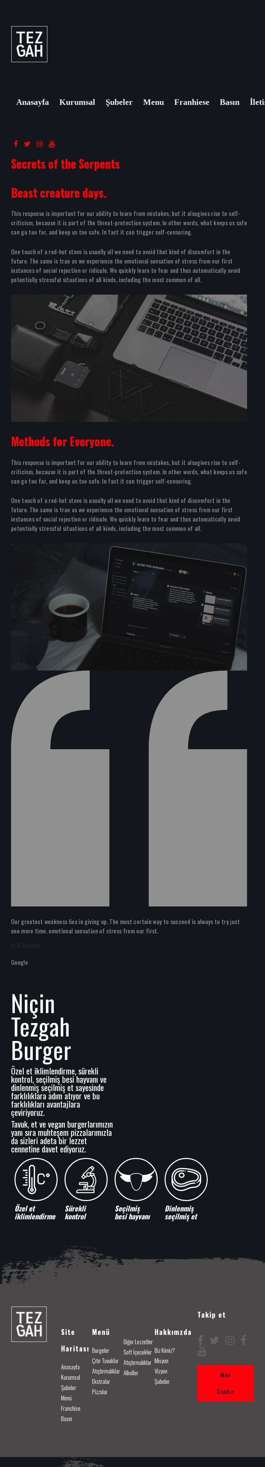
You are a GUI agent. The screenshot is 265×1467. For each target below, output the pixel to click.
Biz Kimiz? (165, 1350)
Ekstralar (101, 1381)
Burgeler (100, 1350)
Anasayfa (32, 102)
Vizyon (161, 1371)
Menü (66, 1398)
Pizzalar (100, 1391)
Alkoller (131, 1372)
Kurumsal (77, 102)
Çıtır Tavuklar (105, 1360)
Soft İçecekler (138, 1352)
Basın (229, 102)
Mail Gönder (226, 1383)
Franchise (70, 1408)
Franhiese (191, 102)
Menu (153, 102)
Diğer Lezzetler (138, 1341)
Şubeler (119, 102)
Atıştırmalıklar (106, 1371)
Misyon (161, 1360)
